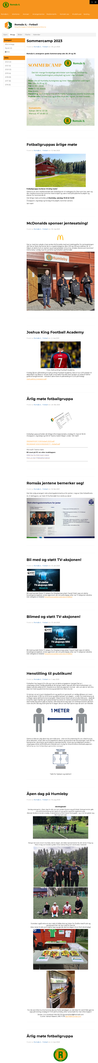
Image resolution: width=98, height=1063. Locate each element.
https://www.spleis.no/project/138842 (58, 597)
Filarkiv (27, 35)
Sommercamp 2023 (44, 41)
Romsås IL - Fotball (41, 47)
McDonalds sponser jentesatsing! (57, 223)
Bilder (20, 35)
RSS (8, 52)
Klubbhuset (77, 14)
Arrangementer (39, 14)
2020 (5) (8, 69)
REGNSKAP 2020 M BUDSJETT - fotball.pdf (43, 444)
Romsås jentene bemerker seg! (55, 483)
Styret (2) (8, 48)
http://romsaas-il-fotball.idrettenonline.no (30, 27)
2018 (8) (8, 77)
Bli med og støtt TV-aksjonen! (54, 560)
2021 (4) (8, 66)
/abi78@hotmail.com (73, 1016)
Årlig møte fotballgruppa (50, 399)
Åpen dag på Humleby (47, 794)
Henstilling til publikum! (49, 673)
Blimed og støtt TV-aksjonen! (53, 616)
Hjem (5, 35)
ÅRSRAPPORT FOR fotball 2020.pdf (40, 441)
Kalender (36, 35)
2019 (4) (8, 73)
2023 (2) (8, 62)
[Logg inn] (95, 2)
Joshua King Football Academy (55, 332)
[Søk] (92, 2)
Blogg (12, 35)
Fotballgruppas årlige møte (52, 144)
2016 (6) (8, 85)
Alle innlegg (9, 44)
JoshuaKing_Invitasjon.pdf (37, 379)
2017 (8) (8, 81)
